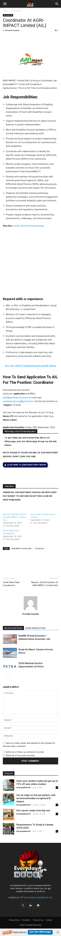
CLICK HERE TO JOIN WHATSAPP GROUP (26, 464)
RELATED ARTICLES (13, 628)
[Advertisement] (30, 262)
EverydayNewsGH (23, 787)
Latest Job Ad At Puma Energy (28, 225)
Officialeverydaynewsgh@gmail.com (35, 897)
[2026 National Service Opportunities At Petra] (10, 667)
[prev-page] (4, 677)
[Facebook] (6, 37)
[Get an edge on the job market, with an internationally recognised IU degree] (8, 799)
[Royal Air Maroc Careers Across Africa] (10, 653)
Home (5, 10)
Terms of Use (38, 920)
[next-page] (9, 677)
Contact (49, 920)
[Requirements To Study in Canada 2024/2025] (8, 829)
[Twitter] (12, 37)
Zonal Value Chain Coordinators (11, 584)
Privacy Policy (14, 920)
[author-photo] (30, 610)
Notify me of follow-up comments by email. (25, 752)
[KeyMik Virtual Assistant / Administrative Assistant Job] (10, 639)
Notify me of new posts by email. (20, 755)
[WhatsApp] (19, 37)
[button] (30, 932)
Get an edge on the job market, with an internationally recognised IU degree (35, 798)
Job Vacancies (16, 10)
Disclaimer (26, 920)
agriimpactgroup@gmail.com (18, 401)
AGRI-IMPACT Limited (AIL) (21, 548)
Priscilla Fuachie (12, 30)
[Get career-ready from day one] (8, 814)
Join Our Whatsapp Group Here (40, 932)
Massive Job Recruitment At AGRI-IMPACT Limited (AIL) (14, 517)
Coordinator (39, 548)
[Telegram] (32, 37)
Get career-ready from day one (33, 810)
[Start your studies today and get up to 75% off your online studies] (8, 785)
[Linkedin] (25, 37)
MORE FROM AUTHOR (35, 628)
